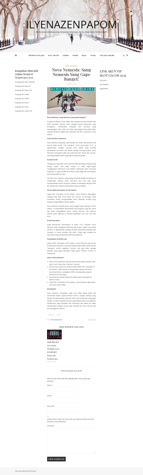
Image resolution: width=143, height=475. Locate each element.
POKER (75, 55)
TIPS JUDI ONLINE (107, 55)
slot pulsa (103, 80)
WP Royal (33, 471)
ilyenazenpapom (56, 320)
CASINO (66, 55)
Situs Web (50, 406)
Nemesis (51, 315)
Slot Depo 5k (26, 86)
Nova (58, 315)
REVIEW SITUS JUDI (36, 55)
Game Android (71, 66)
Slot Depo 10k (26, 90)
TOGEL (93, 55)
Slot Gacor (25, 103)
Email (49, 396)
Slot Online (25, 94)
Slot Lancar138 (26, 111)
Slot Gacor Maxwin (28, 82)
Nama (50, 385)
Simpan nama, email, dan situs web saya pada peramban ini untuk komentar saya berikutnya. (70, 420)
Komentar (50, 426)
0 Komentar (92, 320)
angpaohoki (104, 88)
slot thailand (104, 84)
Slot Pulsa (24, 107)
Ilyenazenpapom (71, 24)
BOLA (84, 55)
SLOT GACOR (53, 55)
